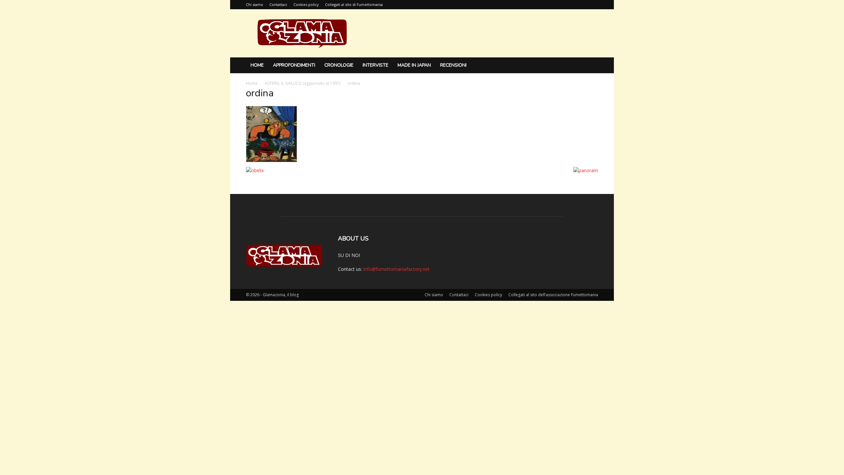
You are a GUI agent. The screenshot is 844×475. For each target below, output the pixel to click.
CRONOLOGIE (338, 65)
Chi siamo (254, 4)
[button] (590, 66)
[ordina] (271, 160)
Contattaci (278, 4)
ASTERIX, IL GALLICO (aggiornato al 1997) (302, 83)
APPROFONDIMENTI (294, 65)
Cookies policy (306, 4)
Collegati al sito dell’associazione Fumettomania (553, 295)
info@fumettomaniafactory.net (396, 269)
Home (257, 65)
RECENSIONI (453, 65)
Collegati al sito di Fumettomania (354, 4)
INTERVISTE (375, 65)
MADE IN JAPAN (414, 65)
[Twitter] (593, 4)
